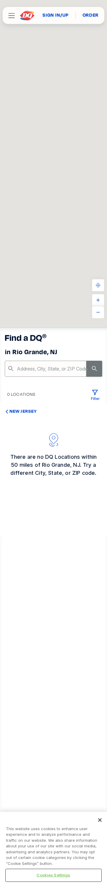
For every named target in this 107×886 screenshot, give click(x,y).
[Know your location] (98, 285)
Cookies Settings (53, 875)
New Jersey (23, 411)
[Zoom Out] (98, 312)
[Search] (94, 369)
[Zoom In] (98, 300)
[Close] (99, 820)
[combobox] (53, 369)
